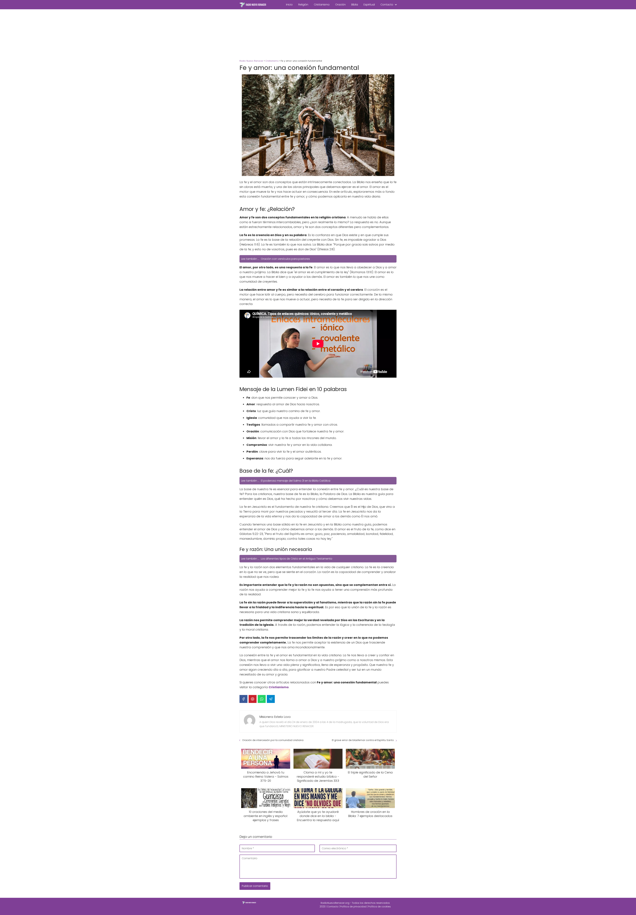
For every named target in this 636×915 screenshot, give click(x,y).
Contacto (386, 4)
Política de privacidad (353, 906)
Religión (303, 4)
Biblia (354, 4)
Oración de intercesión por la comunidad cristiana (272, 740)
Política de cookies (379, 906)
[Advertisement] (318, 34)
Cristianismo (322, 4)
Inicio (289, 4)
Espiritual (369, 4)
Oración (340, 4)
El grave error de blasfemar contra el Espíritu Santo (363, 740)
